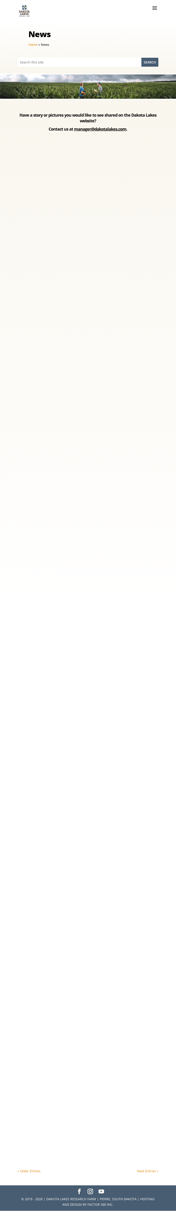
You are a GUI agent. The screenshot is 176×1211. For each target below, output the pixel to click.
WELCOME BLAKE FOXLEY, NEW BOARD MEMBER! (67, 245)
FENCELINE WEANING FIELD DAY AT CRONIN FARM (68, 786)
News (47, 253)
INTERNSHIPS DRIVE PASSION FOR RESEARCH (63, 321)
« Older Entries (29, 1171)
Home (32, 44)
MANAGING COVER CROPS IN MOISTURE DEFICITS (67, 944)
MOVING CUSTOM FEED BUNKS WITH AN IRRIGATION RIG (74, 553)
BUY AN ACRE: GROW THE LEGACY (53, 396)
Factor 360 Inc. (100, 1204)
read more (31, 289)
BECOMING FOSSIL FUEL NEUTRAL (53, 629)
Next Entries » (147, 1171)
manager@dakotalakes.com (100, 129)
